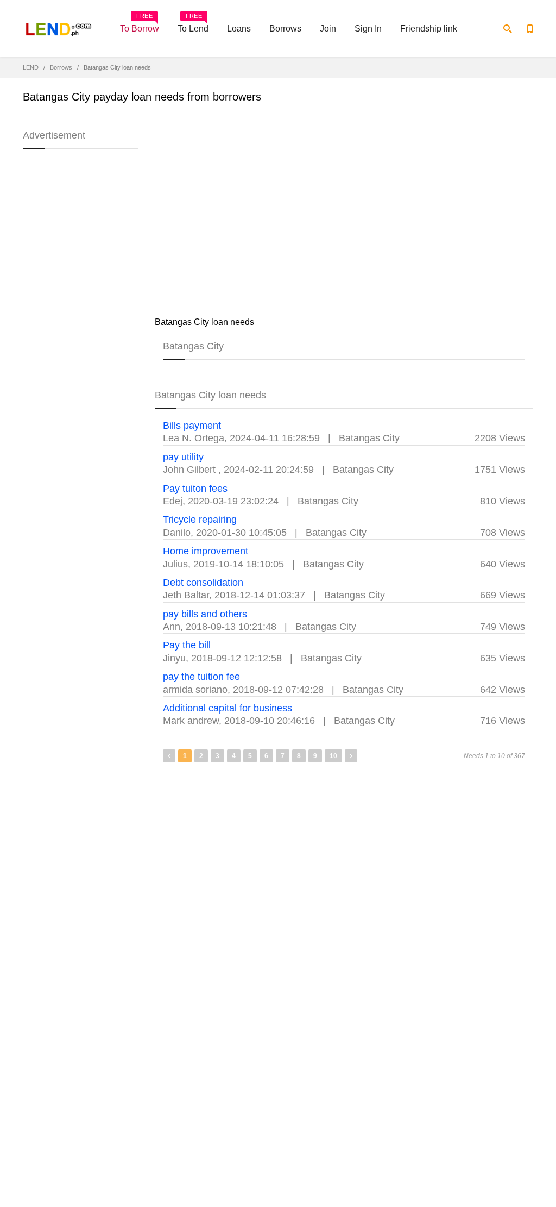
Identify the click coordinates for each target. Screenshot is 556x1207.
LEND (31, 67)
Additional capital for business (227, 708)
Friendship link (428, 28)
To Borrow (139, 25)
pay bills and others (205, 614)
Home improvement (205, 551)
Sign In (368, 28)
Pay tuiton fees (195, 488)
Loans (239, 28)
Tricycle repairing (200, 519)
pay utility (183, 457)
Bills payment (192, 425)
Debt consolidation (203, 582)
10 (333, 756)
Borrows (285, 28)
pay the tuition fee (201, 676)
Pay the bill (187, 645)
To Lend (193, 25)
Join (328, 28)
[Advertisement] (344, 217)
